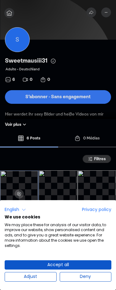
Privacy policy (96, 210)
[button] (15, 209)
